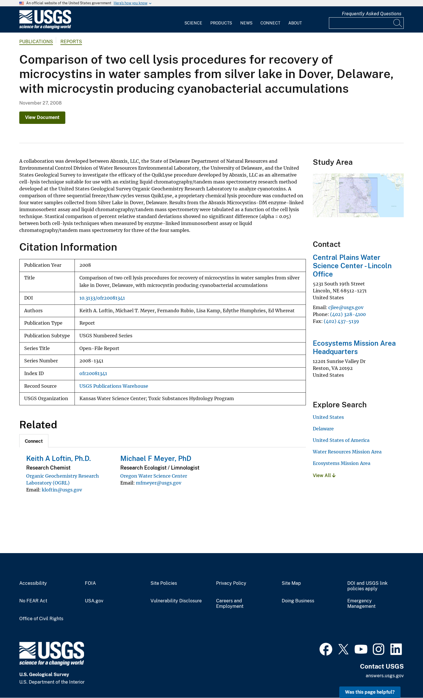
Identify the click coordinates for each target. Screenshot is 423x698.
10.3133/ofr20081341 (102, 298)
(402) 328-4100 (348, 314)
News (246, 23)
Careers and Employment (229, 603)
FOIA (90, 583)
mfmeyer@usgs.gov (158, 483)
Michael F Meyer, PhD (155, 458)
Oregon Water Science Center (153, 476)
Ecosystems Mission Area (341, 463)
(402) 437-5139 (341, 321)
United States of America (341, 440)
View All (322, 475)
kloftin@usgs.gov (62, 490)
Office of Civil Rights (41, 618)
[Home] (45, 28)
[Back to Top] (402, 677)
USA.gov (94, 601)
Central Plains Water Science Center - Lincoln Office (352, 265)
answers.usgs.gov (385, 675)
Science (193, 23)
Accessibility (33, 583)
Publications (36, 41)
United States (328, 417)
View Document (42, 117)
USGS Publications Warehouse (113, 386)
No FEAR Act (33, 601)
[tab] (33, 440)
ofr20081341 (93, 373)
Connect (270, 23)
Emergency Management (361, 603)
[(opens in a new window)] (326, 648)
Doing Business (298, 601)
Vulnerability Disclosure (176, 601)
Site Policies (163, 583)
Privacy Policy (231, 583)
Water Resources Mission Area (347, 452)
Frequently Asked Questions (371, 13)
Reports (71, 41)
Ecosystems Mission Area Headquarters (354, 347)
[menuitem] (193, 19)
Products (221, 23)
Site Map (291, 583)
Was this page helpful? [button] (370, 692)
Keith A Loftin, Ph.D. (58, 458)
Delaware (323, 429)
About (295, 23)
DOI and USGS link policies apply (367, 586)
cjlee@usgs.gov (345, 307)
